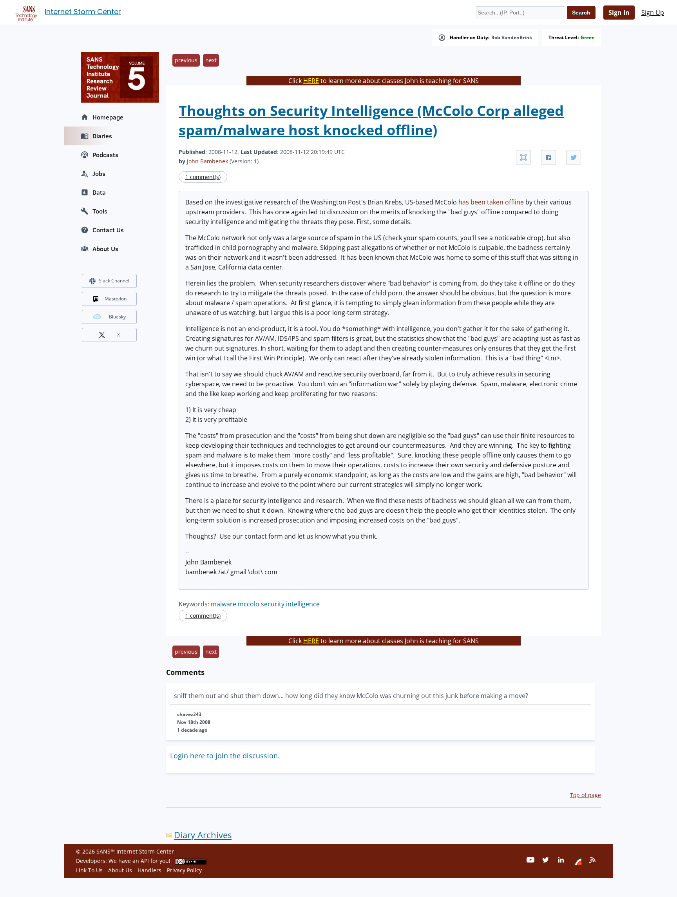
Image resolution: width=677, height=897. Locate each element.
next (211, 60)
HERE (311, 80)
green (588, 37)
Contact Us (108, 230)
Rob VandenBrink (511, 37)
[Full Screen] (523, 157)
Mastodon (116, 298)
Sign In (619, 12)
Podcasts (105, 154)
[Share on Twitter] (573, 157)
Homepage (107, 117)
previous (186, 60)
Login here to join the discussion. (225, 755)
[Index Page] (25, 12)
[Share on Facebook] (548, 157)
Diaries (102, 136)
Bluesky (117, 316)
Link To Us (89, 870)
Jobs (98, 173)
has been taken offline (491, 202)
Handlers (149, 870)
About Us (105, 248)
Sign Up (652, 12)
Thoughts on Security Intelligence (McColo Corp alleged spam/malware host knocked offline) (371, 120)
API (145, 860)
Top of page (585, 795)
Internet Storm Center (83, 11)
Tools (99, 211)
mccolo (248, 604)
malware (223, 604)
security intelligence (290, 604)
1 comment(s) (203, 177)
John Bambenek (207, 161)
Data (99, 192)
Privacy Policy (184, 870)
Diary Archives (203, 835)
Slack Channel (114, 280)
